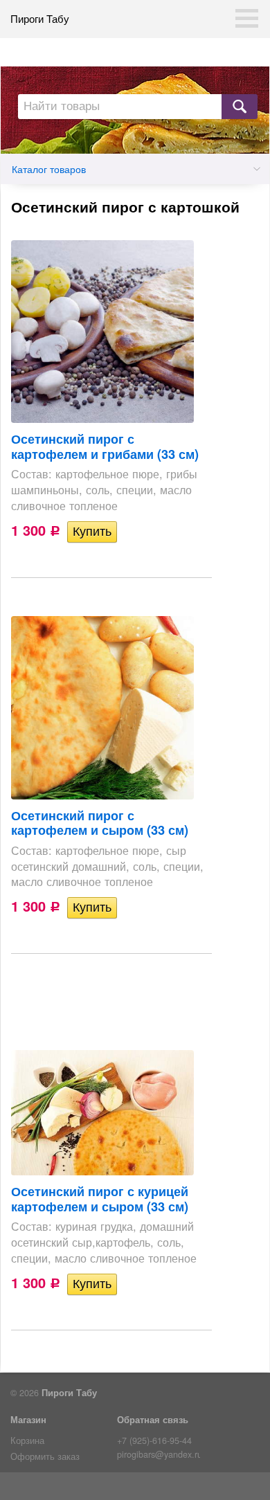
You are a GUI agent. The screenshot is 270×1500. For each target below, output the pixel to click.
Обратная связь (152, 1419)
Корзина (27, 1440)
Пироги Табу (39, 18)
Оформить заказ (45, 1456)
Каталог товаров (49, 169)
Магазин (28, 1419)
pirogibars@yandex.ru (158, 1454)
